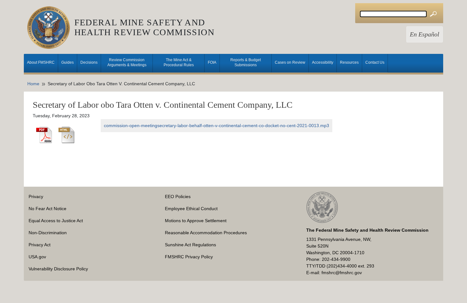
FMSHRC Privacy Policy (189, 256)
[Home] (50, 27)
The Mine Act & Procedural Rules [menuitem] (179, 62)
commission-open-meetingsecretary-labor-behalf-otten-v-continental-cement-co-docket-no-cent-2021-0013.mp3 (216, 125)
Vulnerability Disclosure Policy (58, 268)
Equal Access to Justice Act (56, 220)
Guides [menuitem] (67, 62)
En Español (424, 34)
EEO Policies (178, 196)
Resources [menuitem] (349, 62)
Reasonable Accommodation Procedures (206, 232)
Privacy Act (40, 244)
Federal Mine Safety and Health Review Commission (144, 27)
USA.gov (37, 256)
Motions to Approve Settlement (196, 220)
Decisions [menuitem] (89, 62)
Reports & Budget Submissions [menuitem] (245, 62)
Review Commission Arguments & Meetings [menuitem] (126, 62)
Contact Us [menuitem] (374, 62)
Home (33, 83)
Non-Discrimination (48, 232)
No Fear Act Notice (47, 208)
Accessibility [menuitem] (322, 62)
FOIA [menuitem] (212, 62)
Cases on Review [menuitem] (290, 62)
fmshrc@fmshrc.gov (341, 272)
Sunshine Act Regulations (190, 244)
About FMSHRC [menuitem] (41, 62)
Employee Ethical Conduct (191, 208)
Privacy (36, 196)
